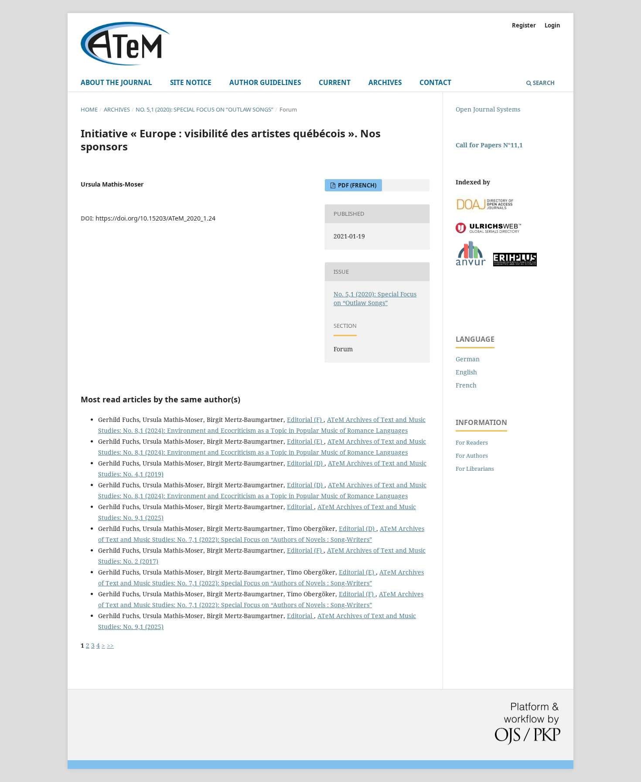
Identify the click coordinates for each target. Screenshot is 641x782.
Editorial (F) (305, 419)
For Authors (472, 455)
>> (110, 645)
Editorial (300, 507)
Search (543, 83)
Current (335, 82)
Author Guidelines (265, 82)
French (466, 385)
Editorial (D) (305, 463)
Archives (385, 82)
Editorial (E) (305, 441)
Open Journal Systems (488, 109)
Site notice (190, 82)
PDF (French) (356, 185)
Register (524, 25)
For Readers (472, 442)
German (468, 359)
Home (89, 109)
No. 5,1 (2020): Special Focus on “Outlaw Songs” (204, 109)
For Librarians (475, 469)
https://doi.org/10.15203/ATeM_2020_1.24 (155, 218)
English (466, 372)
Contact (435, 82)
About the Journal (116, 82)
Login (552, 25)
